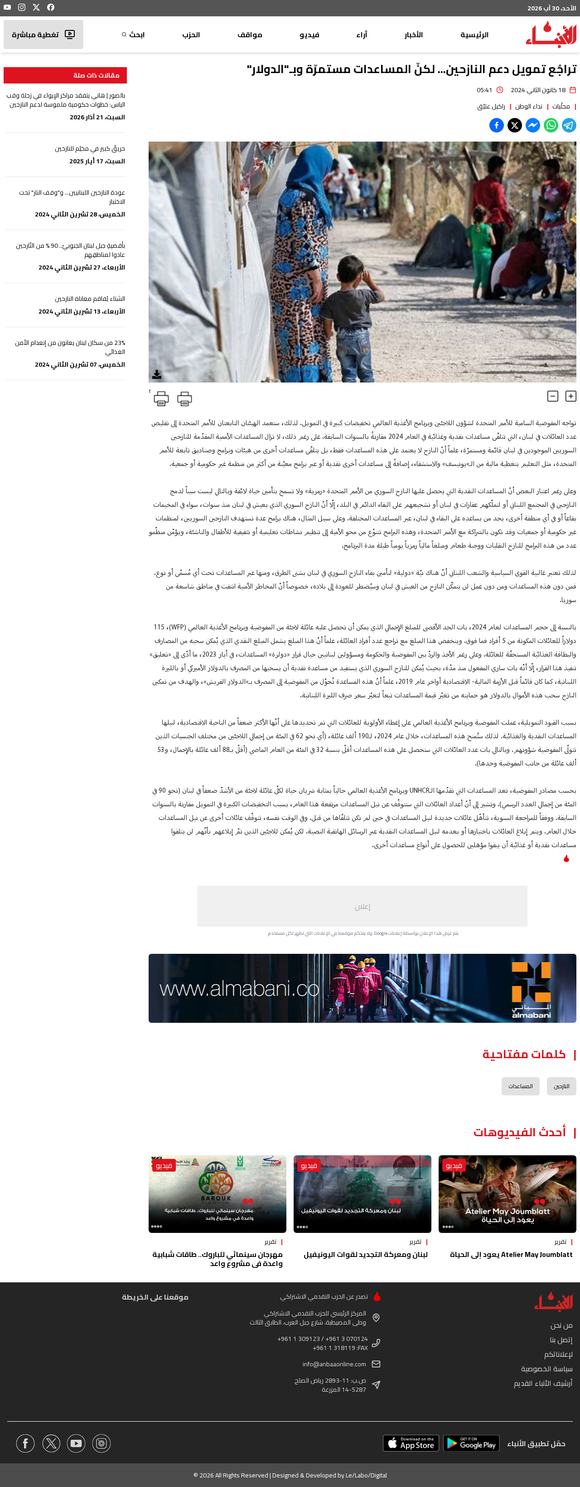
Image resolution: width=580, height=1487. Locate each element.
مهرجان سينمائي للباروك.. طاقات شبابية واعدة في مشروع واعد (217, 1258)
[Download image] (156, 374)
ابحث (137, 34)
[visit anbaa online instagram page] (101, 1443)
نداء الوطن (528, 106)
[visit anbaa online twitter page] (51, 1443)
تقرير (560, 1241)
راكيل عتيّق (491, 106)
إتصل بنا (561, 1339)
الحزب (191, 34)
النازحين (562, 1086)
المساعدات (520, 1086)
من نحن (562, 1325)
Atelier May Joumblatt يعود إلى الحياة (511, 1254)
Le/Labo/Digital (366, 1475)
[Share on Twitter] (515, 125)
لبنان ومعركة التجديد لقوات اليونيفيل (366, 1254)
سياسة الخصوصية (547, 1368)
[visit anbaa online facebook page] (25, 1443)
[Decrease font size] (552, 396)
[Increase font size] (571, 396)
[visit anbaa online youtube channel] (76, 1443)
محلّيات (561, 106)
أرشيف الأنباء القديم (543, 1383)
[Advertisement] (362, 906)
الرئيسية (474, 34)
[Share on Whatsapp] (551, 125)
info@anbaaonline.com (334, 1364)
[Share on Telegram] (569, 125)
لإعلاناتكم (558, 1354)
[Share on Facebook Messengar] (533, 125)
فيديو (309, 34)
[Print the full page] (183, 397)
